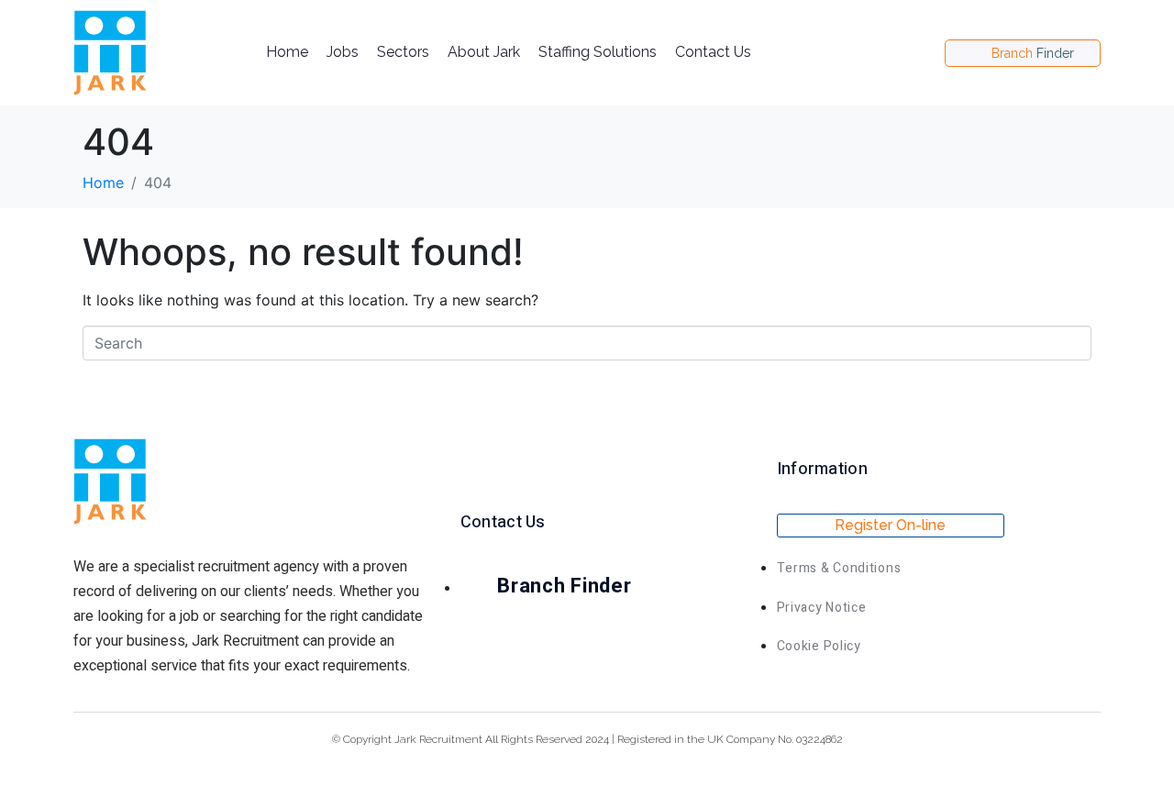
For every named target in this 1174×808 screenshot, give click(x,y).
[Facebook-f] (897, 53)
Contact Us (713, 52)
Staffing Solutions (597, 52)
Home (287, 52)
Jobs (343, 52)
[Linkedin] (924, 53)
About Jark (484, 52)
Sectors (403, 52)
